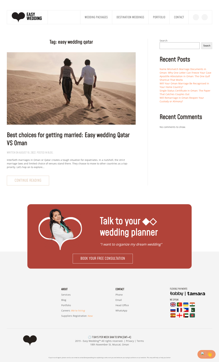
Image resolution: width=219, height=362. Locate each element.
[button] (109, 258)
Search (164, 40)
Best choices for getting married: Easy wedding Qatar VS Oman (68, 139)
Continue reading (28, 180)
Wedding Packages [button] (96, 17)
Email (118, 300)
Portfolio (159, 17)
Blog (63, 300)
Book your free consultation (102, 258)
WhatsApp (121, 310)
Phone (119, 294)
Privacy (130, 341)
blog (50, 153)
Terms (140, 341)
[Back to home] (27, 17)
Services (66, 294)
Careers (73, 310)
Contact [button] (179, 17)
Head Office (122, 305)
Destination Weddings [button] (130, 17)
